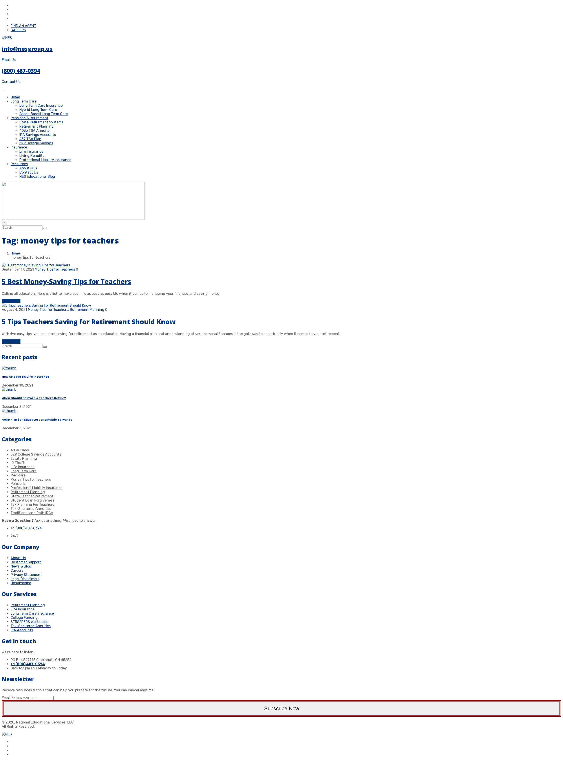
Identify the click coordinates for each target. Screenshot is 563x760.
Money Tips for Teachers (55, 269)
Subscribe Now (281, 708)
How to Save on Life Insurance (25, 376)
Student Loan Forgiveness (32, 500)
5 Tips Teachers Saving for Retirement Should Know (88, 321)
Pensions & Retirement (29, 118)
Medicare (18, 475)
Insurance (19, 147)
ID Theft (17, 463)
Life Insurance (31, 151)
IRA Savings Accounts (37, 135)
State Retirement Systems (41, 122)
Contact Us (28, 172)
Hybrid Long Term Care (38, 110)
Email (7, 698)
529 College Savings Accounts (36, 454)
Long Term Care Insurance (41, 105)
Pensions (18, 484)
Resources (19, 164)
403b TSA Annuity (34, 130)
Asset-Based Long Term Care (43, 114)
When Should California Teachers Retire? (34, 398)
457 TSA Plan (30, 139)
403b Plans (20, 450)
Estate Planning (24, 458)
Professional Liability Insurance (45, 160)
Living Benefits (31, 156)
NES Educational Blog (37, 176)
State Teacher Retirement (32, 496)
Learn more (11, 301)
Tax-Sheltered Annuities (31, 509)
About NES (28, 168)
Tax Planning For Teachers (32, 504)
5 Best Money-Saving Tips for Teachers (66, 281)
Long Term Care (24, 101)
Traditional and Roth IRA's (32, 513)
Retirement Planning (36, 126)
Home (15, 97)
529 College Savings (36, 143)
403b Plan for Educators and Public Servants (37, 419)
